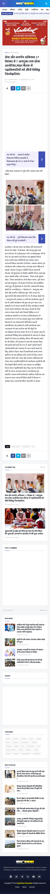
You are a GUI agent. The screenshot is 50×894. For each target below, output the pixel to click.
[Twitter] (18, 88)
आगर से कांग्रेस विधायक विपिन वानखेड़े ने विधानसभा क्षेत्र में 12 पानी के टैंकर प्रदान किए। (20, 159)
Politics (21, 750)
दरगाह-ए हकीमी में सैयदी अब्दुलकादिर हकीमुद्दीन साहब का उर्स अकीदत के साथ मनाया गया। (30, 821)
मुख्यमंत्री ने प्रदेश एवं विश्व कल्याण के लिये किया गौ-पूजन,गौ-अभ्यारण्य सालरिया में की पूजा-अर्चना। (24, 532)
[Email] (23, 88)
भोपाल (12, 9)
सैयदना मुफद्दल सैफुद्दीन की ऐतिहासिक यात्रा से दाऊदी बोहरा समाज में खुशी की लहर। (29, 788)
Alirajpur (23, 739)
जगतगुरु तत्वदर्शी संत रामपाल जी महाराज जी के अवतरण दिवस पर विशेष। (30, 651)
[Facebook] (13, 88)
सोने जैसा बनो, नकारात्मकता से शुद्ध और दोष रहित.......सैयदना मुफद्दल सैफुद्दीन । (31, 809)
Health (36, 750)
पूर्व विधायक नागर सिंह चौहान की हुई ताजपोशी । (21, 238)
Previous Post (8, 610)
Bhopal (16, 746)
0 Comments (11, 82)
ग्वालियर (34, 9)
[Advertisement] (25, 122)
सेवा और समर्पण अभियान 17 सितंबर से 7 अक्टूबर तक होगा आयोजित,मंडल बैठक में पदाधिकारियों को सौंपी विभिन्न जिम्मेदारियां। (24, 498)
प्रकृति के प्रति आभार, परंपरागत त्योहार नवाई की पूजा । (31, 640)
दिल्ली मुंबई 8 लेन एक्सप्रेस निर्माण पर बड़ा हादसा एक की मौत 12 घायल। (30, 799)
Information (36, 753)
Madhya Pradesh (11, 750)
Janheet (38, 739)
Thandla (15, 739)
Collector (15, 742)
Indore (31, 739)
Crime (7, 742)
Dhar (38, 746)
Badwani (28, 750)
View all (42, 467)
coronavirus (30, 746)
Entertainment (26, 753)
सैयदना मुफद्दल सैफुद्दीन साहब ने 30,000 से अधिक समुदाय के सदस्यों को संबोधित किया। (31, 832)
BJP (33, 446)
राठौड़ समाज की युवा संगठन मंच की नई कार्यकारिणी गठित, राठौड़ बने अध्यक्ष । (29, 661)
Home (4, 9)
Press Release (25, 742)
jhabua (8, 739)
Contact (32, 887)
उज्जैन (20, 9)
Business (16, 753)
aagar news (26, 446)
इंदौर (27, 9)
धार (42, 9)
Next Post (43, 610)
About (24, 887)
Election (8, 753)
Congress (8, 746)
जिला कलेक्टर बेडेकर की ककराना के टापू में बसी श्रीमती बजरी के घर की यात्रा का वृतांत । (30, 843)
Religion (34, 742)
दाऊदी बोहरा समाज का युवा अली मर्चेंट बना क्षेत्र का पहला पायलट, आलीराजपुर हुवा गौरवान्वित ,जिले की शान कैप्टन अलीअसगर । (31, 775)
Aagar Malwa (14, 52)
